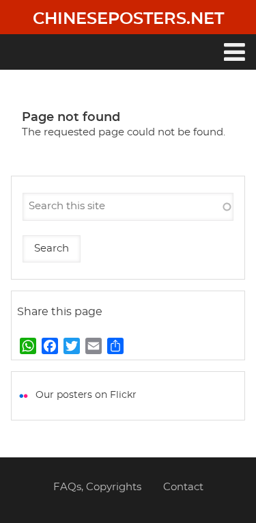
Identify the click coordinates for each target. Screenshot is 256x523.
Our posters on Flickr (86, 395)
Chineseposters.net (128, 19)
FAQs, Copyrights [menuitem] (97, 487)
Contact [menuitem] (183, 487)
